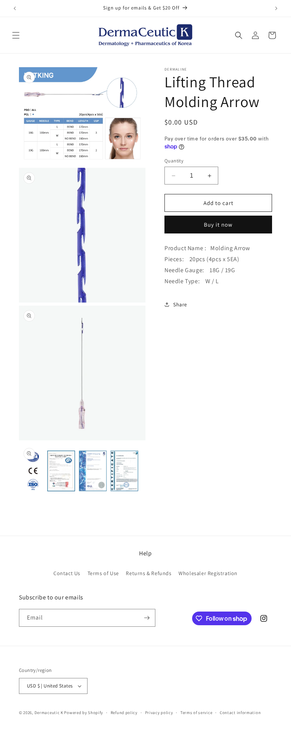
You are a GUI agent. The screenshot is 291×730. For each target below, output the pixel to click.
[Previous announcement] (14, 8)
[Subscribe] (146, 618)
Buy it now (218, 224)
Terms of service (196, 712)
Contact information (240, 712)
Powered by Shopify (83, 712)
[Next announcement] (276, 8)
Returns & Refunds (148, 573)
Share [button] (180, 304)
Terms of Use (103, 573)
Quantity (173, 161)
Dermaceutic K (48, 712)
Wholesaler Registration (208, 573)
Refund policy (124, 712)
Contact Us (66, 573)
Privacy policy (159, 712)
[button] (16, 35)
